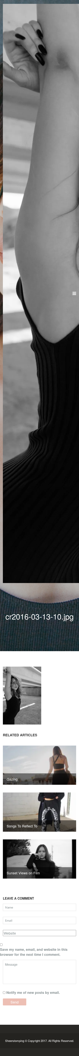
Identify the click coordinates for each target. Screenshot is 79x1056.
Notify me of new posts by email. (33, 992)
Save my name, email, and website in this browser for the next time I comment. (33, 952)
